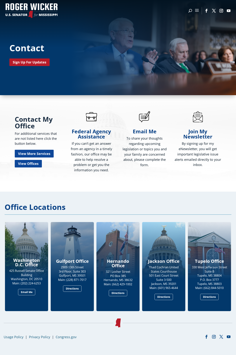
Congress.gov (66, 337)
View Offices (28, 163)
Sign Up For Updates (29, 62)
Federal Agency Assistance (91, 134)
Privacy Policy (39, 337)
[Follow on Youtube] (228, 10)
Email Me (145, 131)
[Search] (190, 10)
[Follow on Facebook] (206, 10)
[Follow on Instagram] (221, 10)
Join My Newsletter (197, 134)
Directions (72, 288)
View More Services (34, 153)
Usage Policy (13, 337)
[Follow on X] (214, 10)
